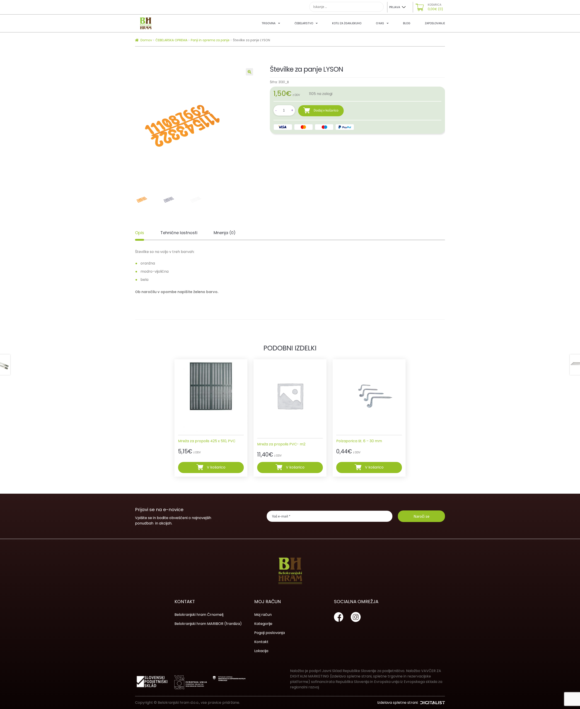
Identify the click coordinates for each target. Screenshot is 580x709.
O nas (380, 23)
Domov (146, 40)
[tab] (139, 233)
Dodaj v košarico (326, 110)
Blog (406, 23)
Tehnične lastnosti (178, 233)
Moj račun (263, 614)
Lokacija (261, 650)
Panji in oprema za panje (210, 40)
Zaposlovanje (435, 23)
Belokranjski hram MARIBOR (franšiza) (208, 623)
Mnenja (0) (225, 233)
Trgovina (269, 23)
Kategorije (263, 623)
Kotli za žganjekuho (346, 23)
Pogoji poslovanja (269, 632)
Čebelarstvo (304, 23)
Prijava (394, 7)
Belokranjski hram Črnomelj (198, 614)
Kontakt (261, 641)
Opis (139, 233)
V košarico (216, 467)
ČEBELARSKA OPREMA (171, 40)
